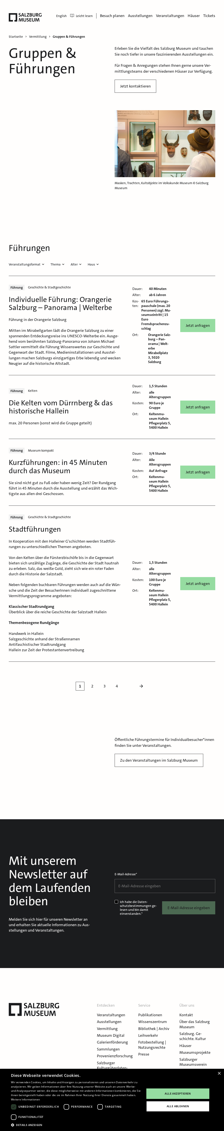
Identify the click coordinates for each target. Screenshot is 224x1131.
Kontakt (186, 1015)
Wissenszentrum (152, 1021)
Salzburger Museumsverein (193, 1062)
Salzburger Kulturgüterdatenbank (112, 1068)
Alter (74, 264)
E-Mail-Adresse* (126, 874)
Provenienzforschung (115, 1056)
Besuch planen (112, 15)
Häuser (194, 15)
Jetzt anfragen (198, 325)
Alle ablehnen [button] (178, 1106)
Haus (91, 264)
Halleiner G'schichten (67, 541)
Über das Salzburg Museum (194, 1024)
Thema (56, 264)
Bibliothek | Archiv (153, 1028)
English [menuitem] (61, 16)
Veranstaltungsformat (24, 264)
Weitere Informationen (25, 1099)
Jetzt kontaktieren (135, 86)
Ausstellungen (140, 15)
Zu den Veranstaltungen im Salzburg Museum (159, 760)
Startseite (16, 36)
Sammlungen (108, 1049)
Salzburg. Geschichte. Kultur (192, 1036)
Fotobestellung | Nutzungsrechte (152, 1045)
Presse (143, 1054)
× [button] (219, 1073)
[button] (76, 1125)
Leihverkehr (148, 1035)
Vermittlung (107, 1028)
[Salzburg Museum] (25, 17)
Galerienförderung (112, 1042)
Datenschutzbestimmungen (135, 904)
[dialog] (112, 1100)
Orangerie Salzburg (83, 330)
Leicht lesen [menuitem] (84, 16)
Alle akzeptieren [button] (178, 1093)
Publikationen (150, 1015)
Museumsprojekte (194, 1052)
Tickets (209, 15)
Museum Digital (110, 1035)
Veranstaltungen (170, 15)
